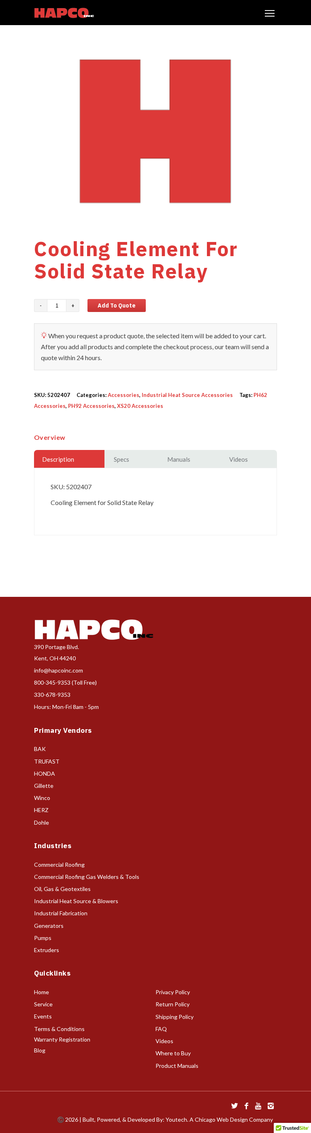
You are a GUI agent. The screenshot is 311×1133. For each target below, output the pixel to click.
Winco (42, 797)
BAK (40, 748)
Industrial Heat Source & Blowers (76, 900)
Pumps (42, 937)
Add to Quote (117, 305)
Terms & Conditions (59, 1028)
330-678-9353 (52, 694)
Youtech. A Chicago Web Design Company (219, 1119)
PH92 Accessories (91, 406)
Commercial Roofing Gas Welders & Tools (86, 876)
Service (43, 1004)
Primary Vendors (63, 730)
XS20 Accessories (140, 406)
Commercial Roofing (59, 864)
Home (41, 992)
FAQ (161, 1028)
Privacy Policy (173, 992)
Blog (39, 1050)
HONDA (44, 773)
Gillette (43, 785)
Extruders (46, 949)
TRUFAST (47, 761)
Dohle (41, 822)
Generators (49, 925)
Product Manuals (177, 1065)
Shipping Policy (175, 1016)
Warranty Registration (62, 1039)
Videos (164, 1041)
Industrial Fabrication (60, 913)
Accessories (123, 395)
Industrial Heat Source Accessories (187, 395)
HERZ (41, 809)
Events (43, 1016)
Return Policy (173, 1004)
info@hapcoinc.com (58, 670)
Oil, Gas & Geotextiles (62, 888)
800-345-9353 (52, 682)
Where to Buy (173, 1053)
